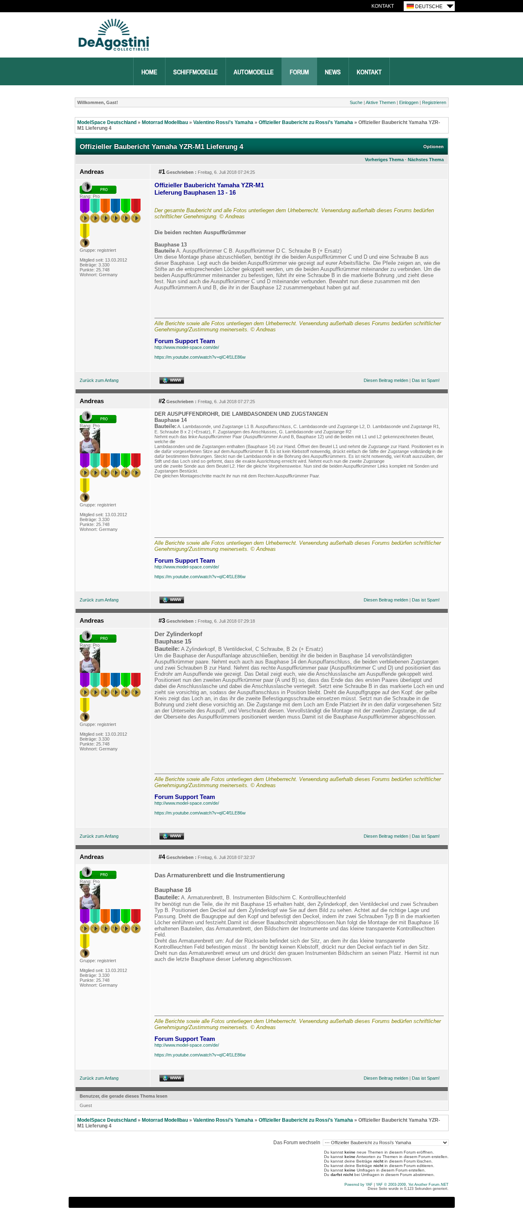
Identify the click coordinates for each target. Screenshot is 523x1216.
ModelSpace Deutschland (106, 122)
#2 (162, 401)
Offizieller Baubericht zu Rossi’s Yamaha (306, 122)
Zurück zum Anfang (99, 380)
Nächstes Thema (426, 159)
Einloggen (408, 102)
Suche (356, 102)
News (333, 72)
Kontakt (382, 6)
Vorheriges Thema (384, 159)
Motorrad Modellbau (165, 122)
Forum (299, 72)
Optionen (433, 146)
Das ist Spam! (426, 380)
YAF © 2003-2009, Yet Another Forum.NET (412, 1185)
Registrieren (434, 102)
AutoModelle (254, 72)
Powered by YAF (358, 1185)
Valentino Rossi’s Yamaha (223, 122)
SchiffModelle (195, 72)
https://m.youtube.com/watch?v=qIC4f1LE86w (200, 357)
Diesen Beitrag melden (386, 380)
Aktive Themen (381, 102)
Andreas (92, 172)
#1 (162, 172)
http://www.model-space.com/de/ (186, 347)
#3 (162, 620)
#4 (162, 857)
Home (149, 72)
